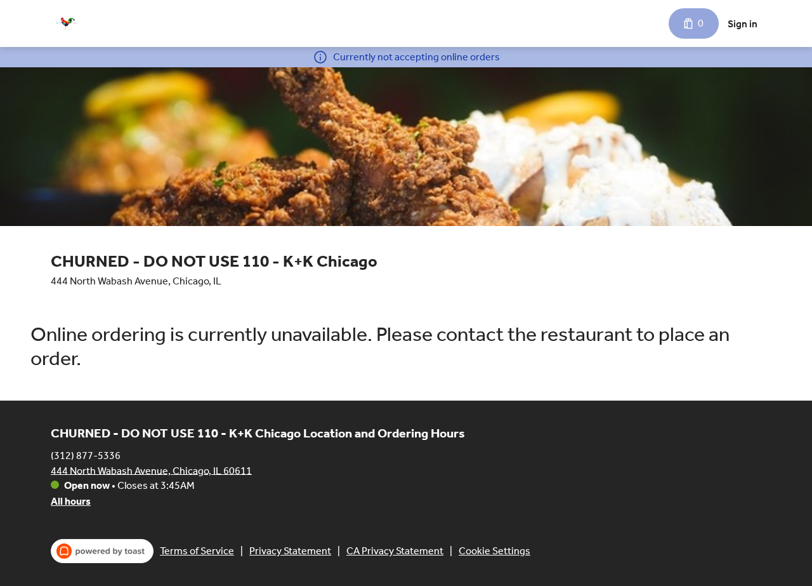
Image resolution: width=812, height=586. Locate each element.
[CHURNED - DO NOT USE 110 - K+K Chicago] (66, 23)
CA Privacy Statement (394, 551)
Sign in (742, 24)
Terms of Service (197, 551)
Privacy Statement (290, 551)
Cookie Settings (494, 551)
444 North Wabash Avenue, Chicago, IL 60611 (151, 470)
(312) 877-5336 (86, 455)
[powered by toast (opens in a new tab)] (102, 551)
